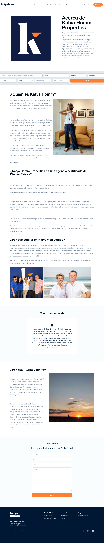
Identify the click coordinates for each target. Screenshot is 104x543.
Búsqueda (98, 5)
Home (22, 5)
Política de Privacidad (84, 515)
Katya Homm (65, 515)
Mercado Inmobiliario (50, 518)
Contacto (69, 5)
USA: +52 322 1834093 (17, 521)
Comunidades (59, 5)
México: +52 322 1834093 (17, 523)
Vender (49, 5)
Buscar (87, 81)
